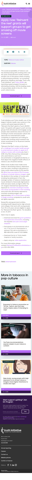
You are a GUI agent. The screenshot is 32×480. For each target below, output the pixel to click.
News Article (6, 16)
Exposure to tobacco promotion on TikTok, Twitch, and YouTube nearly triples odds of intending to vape (16, 307)
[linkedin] (13, 465)
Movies (13, 63)
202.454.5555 (4, 442)
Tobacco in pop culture (16, 60)
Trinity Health (19, 82)
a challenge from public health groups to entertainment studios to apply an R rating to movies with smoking (15, 150)
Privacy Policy (4, 470)
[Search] (26, 4)
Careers (3, 451)
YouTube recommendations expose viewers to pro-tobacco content (14, 344)
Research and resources (12, 9)
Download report (15, 96)
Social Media (6, 315)
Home (4, 9)
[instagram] (16, 465)
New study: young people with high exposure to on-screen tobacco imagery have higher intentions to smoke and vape (16, 381)
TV (3, 389)
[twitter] (10, 465)
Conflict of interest (6, 460)
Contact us (4, 454)
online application (20, 240)
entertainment (10, 261)
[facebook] (8, 465)
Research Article (9, 287)
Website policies (6, 457)
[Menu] (29, 3)
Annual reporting (6, 448)
